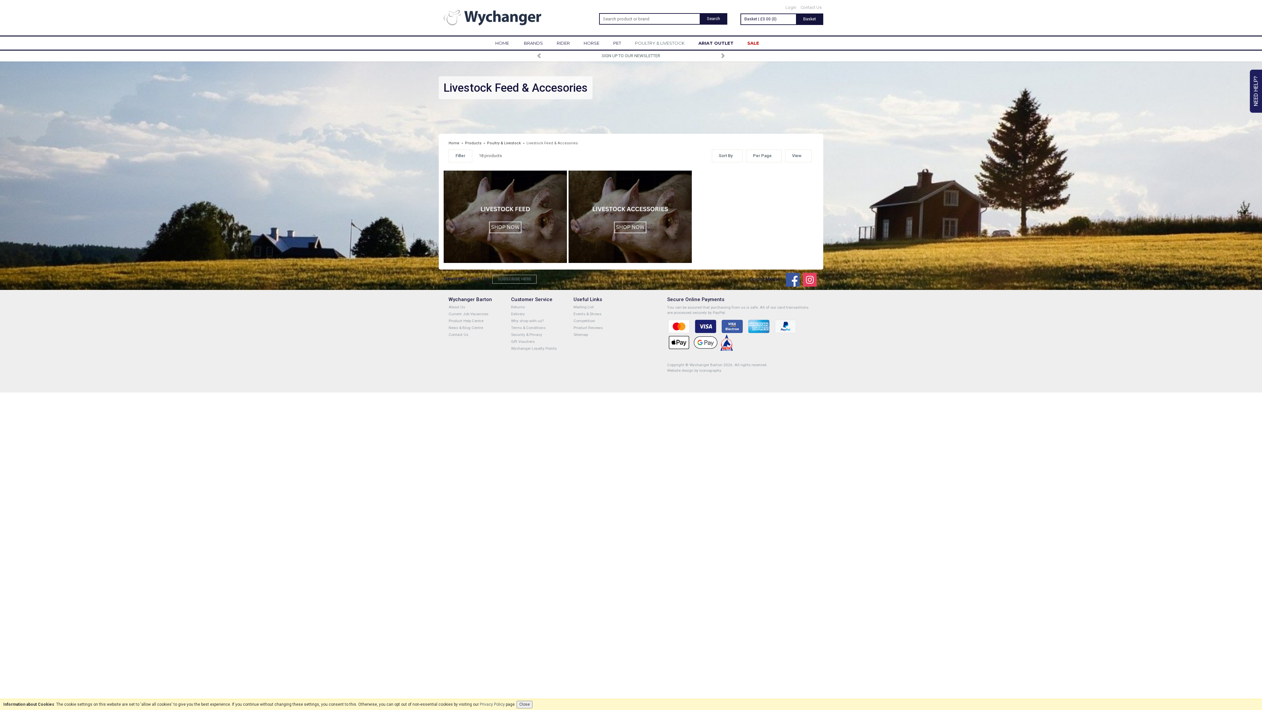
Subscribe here (514, 278)
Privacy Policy (492, 704)
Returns (518, 307)
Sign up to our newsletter (631, 55)
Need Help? (1255, 91)
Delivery (518, 314)
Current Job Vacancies (468, 314)
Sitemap (580, 334)
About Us (457, 307)
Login (790, 7)
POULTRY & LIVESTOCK (660, 43)
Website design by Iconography (694, 370)
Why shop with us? (527, 321)
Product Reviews (588, 327)
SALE (753, 43)
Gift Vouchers (523, 341)
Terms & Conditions (528, 327)
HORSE (591, 43)
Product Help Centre (466, 321)
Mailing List (583, 307)
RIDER (563, 43)
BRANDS (533, 43)
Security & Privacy (526, 334)
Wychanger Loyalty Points (534, 348)
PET (617, 43)
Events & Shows (587, 314)
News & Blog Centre (466, 327)
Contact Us (811, 7)
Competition (584, 321)
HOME (502, 43)
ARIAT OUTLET (716, 43)
